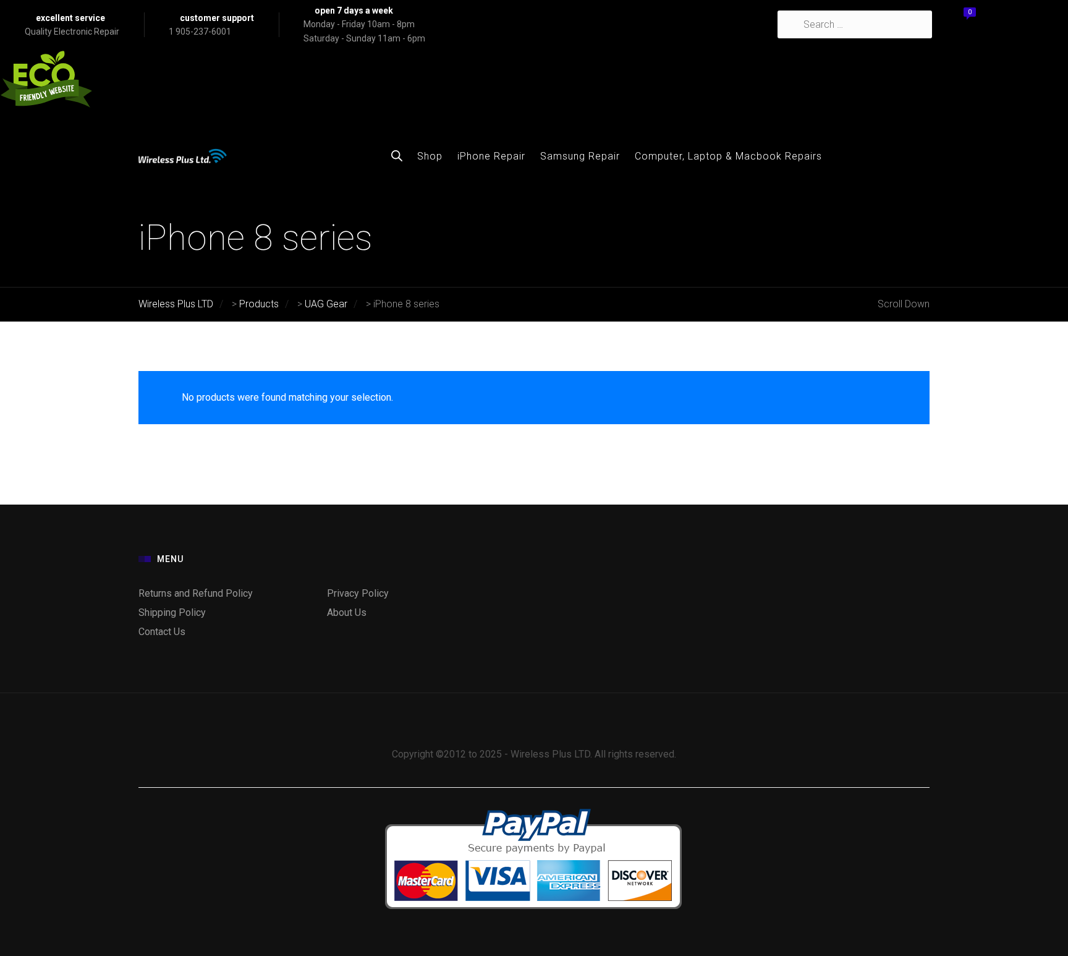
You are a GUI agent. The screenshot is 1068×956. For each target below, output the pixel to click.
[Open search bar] (396, 155)
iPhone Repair (491, 156)
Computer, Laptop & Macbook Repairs (728, 156)
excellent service (70, 18)
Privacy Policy (358, 593)
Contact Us (161, 632)
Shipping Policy (172, 612)
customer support (217, 18)
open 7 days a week (354, 10)
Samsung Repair (580, 156)
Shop (430, 156)
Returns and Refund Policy (195, 593)
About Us (347, 612)
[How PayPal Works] (534, 808)
